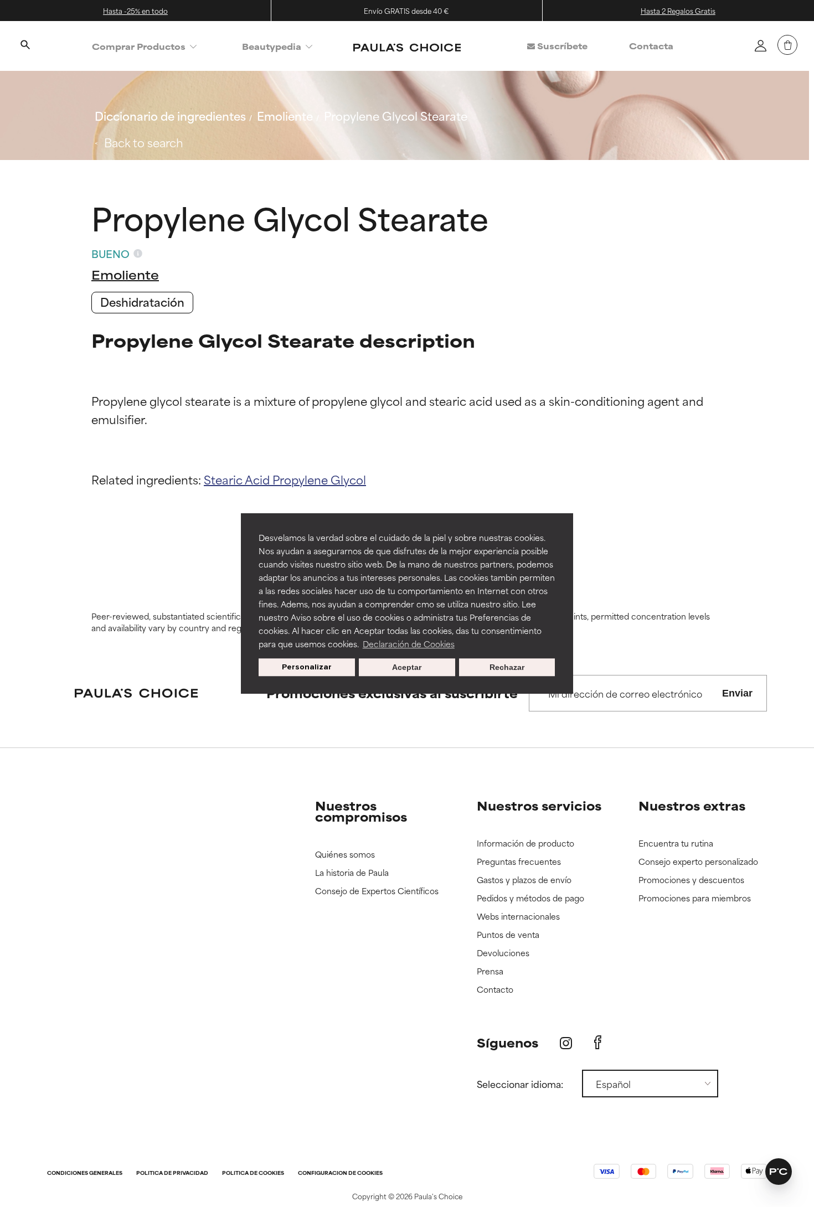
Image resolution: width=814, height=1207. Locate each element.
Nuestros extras (691, 805)
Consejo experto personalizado (698, 862)
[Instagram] (566, 1043)
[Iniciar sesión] (760, 45)
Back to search (143, 142)
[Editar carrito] (787, 45)
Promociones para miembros (694, 898)
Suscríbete (561, 45)
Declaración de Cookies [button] (409, 643)
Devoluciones (503, 953)
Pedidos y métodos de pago (530, 898)
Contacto (495, 990)
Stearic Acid (238, 479)
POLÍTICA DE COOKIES (253, 1173)
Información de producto (525, 843)
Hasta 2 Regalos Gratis (678, 10)
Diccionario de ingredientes (170, 115)
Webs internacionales (518, 916)
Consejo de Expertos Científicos (377, 891)
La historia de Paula (352, 873)
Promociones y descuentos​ (691, 880)
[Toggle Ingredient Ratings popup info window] (137, 253)
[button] (778, 1171)
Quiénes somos (345, 854)
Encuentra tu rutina (675, 843)
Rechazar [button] (507, 667)
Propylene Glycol (319, 479)
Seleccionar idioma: (520, 1083)
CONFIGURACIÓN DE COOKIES (340, 1173)
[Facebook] (597, 1042)
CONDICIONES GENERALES (84, 1173)
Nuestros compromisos (361, 811)
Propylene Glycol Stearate (395, 115)
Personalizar (307, 667)
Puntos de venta (508, 935)
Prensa (490, 971)
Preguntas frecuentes (519, 862)
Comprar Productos (139, 46)
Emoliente (285, 115)
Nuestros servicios (539, 805)
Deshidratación (142, 301)
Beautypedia (271, 46)
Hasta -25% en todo (135, 10)
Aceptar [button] (406, 667)
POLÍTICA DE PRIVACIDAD (172, 1173)
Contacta (651, 45)
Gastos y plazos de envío (524, 880)
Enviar (737, 693)
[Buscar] (25, 46)
